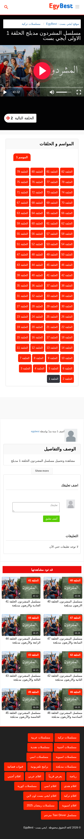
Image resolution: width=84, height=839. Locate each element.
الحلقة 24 (37, 316)
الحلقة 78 (67, 182)
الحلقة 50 (67, 254)
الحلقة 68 (37, 202)
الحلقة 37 (52, 285)
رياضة (73, 776)
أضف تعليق (51, 518)
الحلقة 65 (52, 213)
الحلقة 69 (52, 202)
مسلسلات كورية (27, 786)
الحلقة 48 (37, 254)
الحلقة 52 (37, 244)
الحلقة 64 (37, 213)
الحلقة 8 (39, 358)
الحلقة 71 (22, 192)
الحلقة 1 (53, 378)
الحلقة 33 (52, 296)
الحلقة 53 (52, 244)
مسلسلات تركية (31, 23)
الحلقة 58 (67, 233)
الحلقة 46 (67, 265)
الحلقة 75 (22, 182)
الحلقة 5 (53, 368)
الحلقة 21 (52, 327)
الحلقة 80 (37, 171)
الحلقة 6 (67, 368)
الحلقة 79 (22, 171)
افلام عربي (34, 776)
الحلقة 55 (22, 233)
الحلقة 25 (52, 316)
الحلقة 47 (22, 254)
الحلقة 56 (37, 233)
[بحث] (6, 7)
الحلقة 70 (67, 202)
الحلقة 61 (52, 223)
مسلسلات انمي (39, 757)
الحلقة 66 (67, 213)
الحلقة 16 (37, 337)
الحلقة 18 (67, 337)
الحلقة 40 (37, 275)
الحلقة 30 (67, 306)
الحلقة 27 (22, 306)
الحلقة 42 (67, 275)
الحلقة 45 (52, 265)
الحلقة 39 (22, 275)
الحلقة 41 (52, 275)
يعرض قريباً (55, 776)
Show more (42, 470)
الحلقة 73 (52, 192)
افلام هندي (70, 786)
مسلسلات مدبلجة (66, 766)
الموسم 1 (22, 157)
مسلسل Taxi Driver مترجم (60, 815)
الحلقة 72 (37, 192)
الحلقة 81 (52, 171)
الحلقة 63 (22, 213)
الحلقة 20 (37, 327)
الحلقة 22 (67, 327)
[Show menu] (77, 6)
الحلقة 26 (67, 316)
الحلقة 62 (67, 223)
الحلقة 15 (22, 337)
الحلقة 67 (22, 202)
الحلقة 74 (67, 192)
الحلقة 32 (37, 296)
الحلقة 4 (39, 368)
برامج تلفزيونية (39, 766)
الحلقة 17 (52, 337)
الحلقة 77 (52, 182)
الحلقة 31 (22, 296)
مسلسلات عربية (40, 737)
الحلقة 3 (25, 368)
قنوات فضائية (15, 766)
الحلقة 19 (22, 327)
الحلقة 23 (22, 316)
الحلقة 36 (37, 285)
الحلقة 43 (22, 265)
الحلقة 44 (37, 265)
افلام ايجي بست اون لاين (41, 795)
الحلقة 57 (52, 233)
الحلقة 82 (67, 171)
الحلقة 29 (52, 306)
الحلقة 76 (37, 182)
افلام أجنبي (14, 776)
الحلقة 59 (22, 223)
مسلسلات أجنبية (66, 747)
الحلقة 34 (67, 296)
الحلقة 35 (22, 285)
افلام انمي (50, 786)
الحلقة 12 (37, 347)
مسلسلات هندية (40, 747)
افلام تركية (70, 795)
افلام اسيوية (69, 805)
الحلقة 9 (53, 358)
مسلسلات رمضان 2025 (40, 805)
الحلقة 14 (67, 347)
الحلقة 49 (52, 254)
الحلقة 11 (22, 347)
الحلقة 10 (67, 358)
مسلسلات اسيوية (66, 757)
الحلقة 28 (37, 306)
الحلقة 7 (25, 358)
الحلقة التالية (22, 118)
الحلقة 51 (22, 244)
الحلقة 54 (67, 244)
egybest (35, 431)
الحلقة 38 (67, 285)
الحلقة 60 (37, 223)
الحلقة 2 (67, 378)
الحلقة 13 (52, 347)
